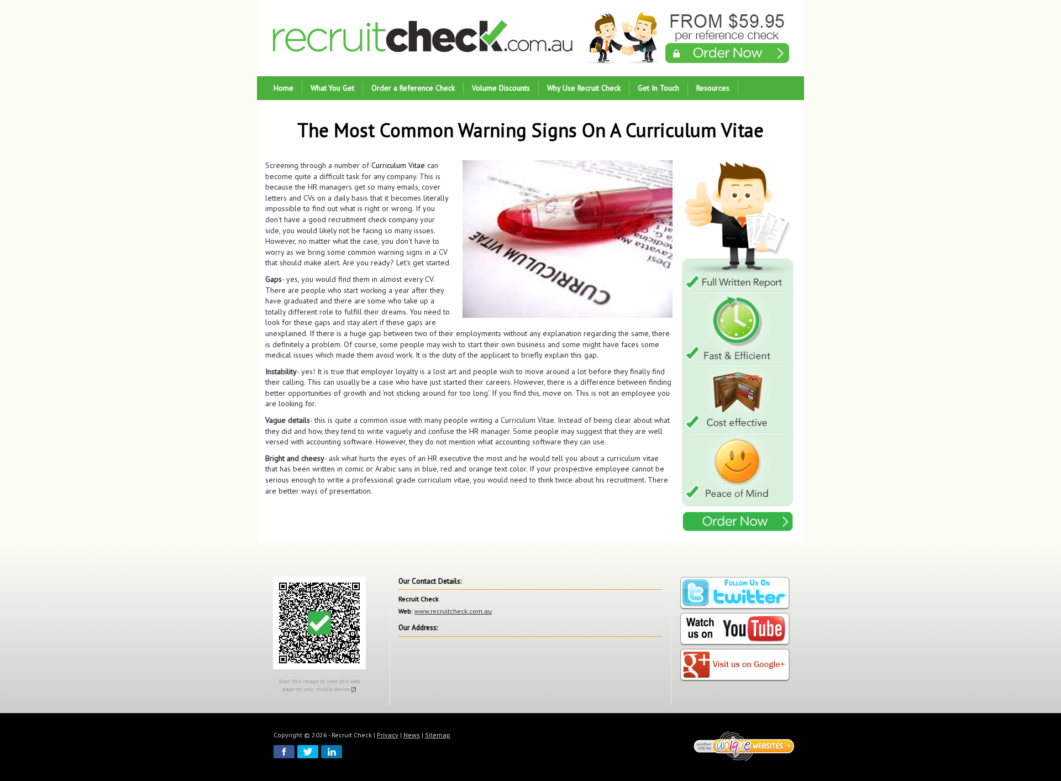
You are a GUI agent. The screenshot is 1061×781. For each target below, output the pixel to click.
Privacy (387, 735)
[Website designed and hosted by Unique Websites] (744, 745)
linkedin (331, 751)
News (411, 735)
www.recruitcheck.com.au (453, 611)
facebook (284, 751)
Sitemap (437, 735)
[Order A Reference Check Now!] (738, 347)
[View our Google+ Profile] (735, 665)
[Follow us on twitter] (735, 593)
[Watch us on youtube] (735, 629)
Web (404, 611)
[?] (353, 689)
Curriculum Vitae (398, 165)
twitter (307, 751)
